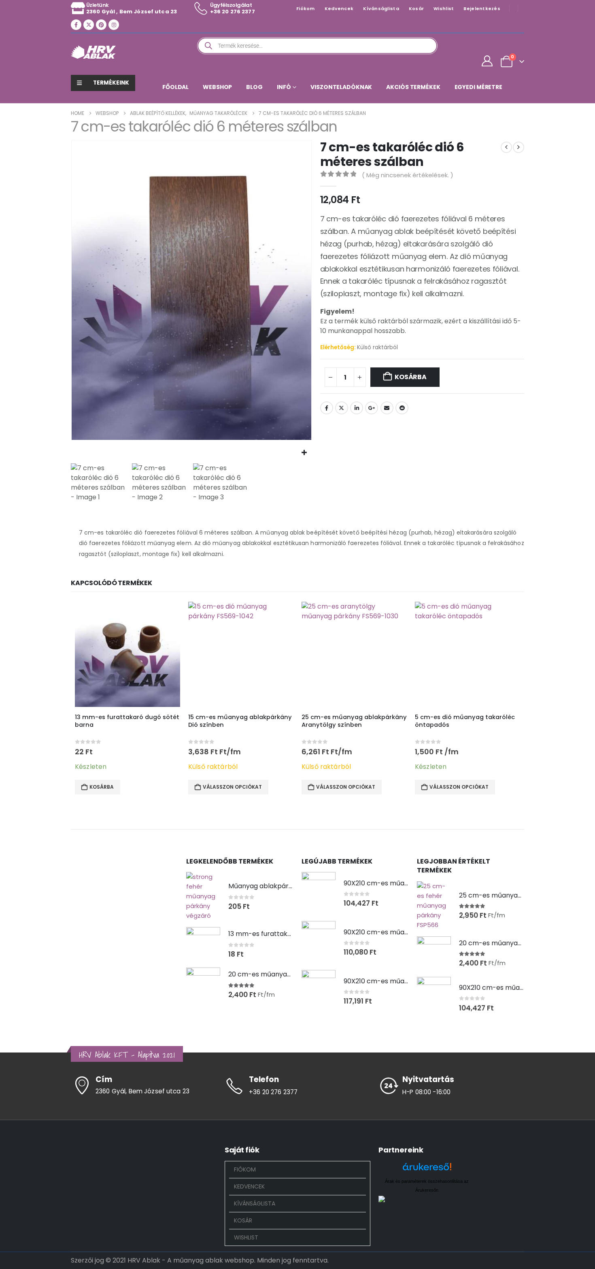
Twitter (341, 407)
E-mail (386, 407)
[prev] (506, 147)
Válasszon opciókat (232, 786)
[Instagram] (113, 24)
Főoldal (175, 87)
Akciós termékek (413, 87)
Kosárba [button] (101, 786)
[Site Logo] (93, 52)
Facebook (326, 407)
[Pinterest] (101, 24)
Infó (284, 87)
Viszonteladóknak (341, 87)
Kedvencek (339, 8)
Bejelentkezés (481, 8)
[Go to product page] (127, 654)
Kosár (416, 8)
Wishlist (444, 8)
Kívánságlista (381, 8)
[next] (518, 147)
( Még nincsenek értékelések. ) (407, 175)
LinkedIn (356, 407)
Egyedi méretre (478, 87)
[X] (88, 24)
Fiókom (305, 8)
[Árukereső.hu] (427, 1169)
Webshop (217, 87)
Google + (371, 407)
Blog (254, 87)
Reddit (401, 407)
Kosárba (410, 377)
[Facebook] (76, 24)
